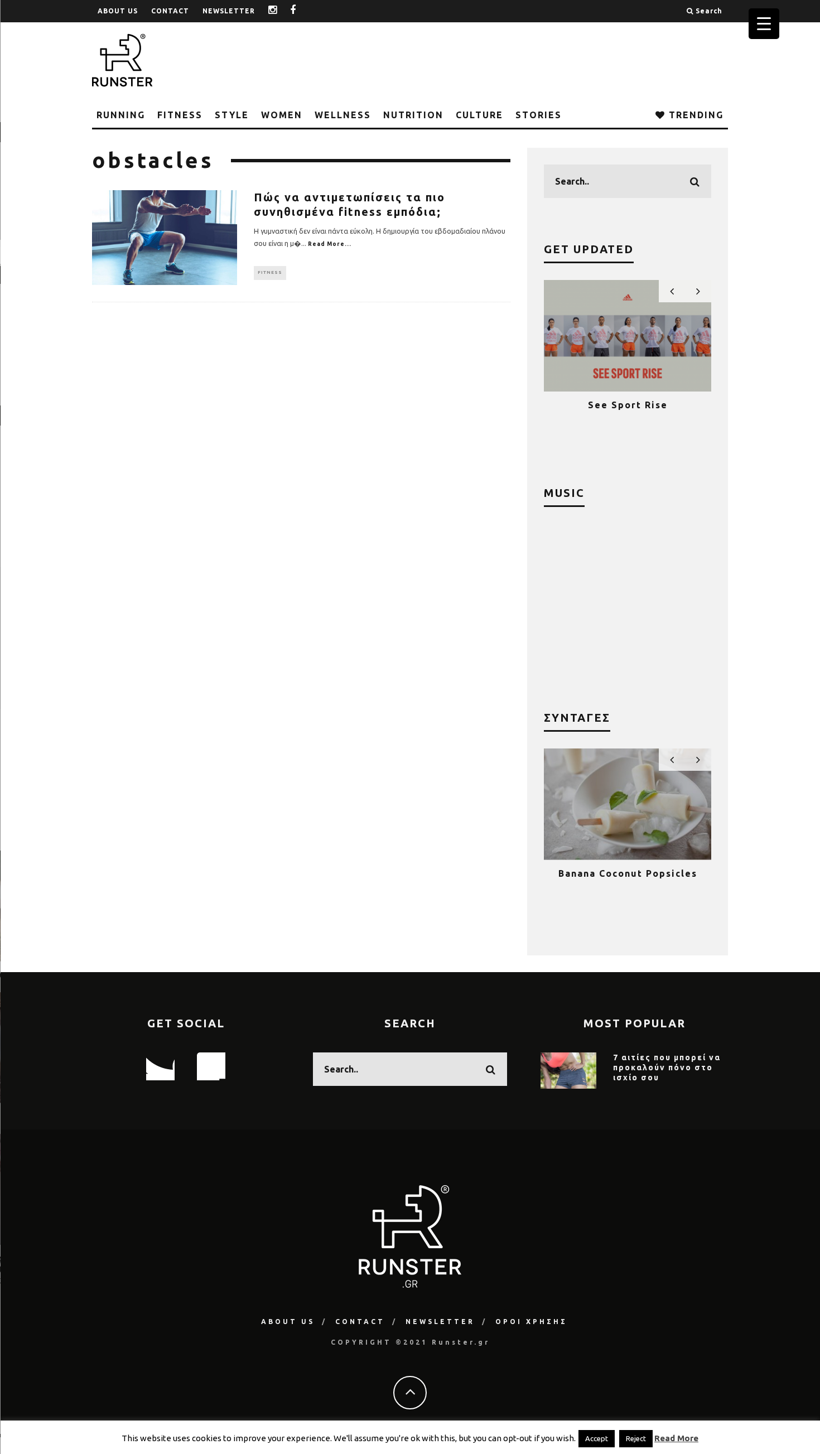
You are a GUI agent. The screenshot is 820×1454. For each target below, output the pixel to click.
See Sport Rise (628, 405)
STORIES (538, 115)
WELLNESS (343, 115)
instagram (281, 11)
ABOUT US (118, 11)
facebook (301, 11)
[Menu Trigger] (764, 23)
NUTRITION (413, 115)
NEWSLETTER (228, 11)
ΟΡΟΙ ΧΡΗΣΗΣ (531, 1321)
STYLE (232, 115)
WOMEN (281, 115)
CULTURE (479, 115)
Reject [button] (636, 1438)
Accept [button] (596, 1438)
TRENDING (694, 115)
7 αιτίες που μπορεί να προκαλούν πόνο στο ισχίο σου (667, 1067)
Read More (676, 1438)
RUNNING (121, 115)
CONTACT (170, 11)
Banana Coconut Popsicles (627, 873)
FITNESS (179, 115)
